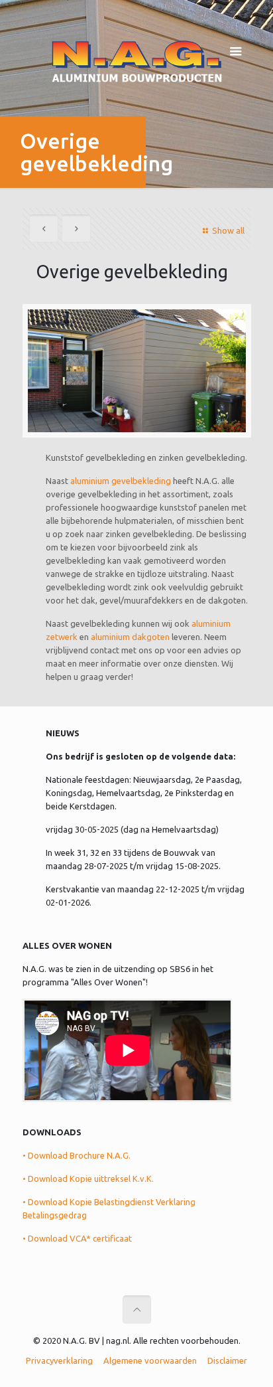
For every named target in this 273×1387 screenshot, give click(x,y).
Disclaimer (227, 1360)
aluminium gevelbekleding (120, 480)
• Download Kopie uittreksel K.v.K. (88, 1178)
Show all (228, 230)
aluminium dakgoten (130, 636)
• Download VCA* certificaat (77, 1238)
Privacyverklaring (59, 1360)
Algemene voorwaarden (150, 1360)
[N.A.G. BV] (136, 60)
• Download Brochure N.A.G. (77, 1155)
